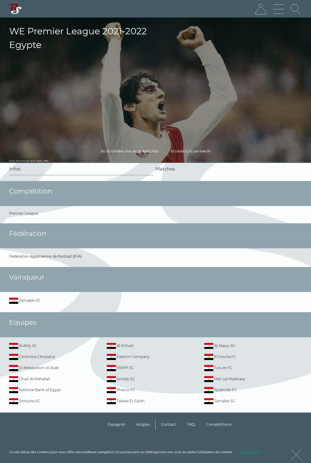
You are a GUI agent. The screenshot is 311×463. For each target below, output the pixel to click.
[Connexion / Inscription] (260, 9)
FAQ (191, 424)
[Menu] (278, 9)
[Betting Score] (15, 9)
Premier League (23, 213)
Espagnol (116, 424)
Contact (168, 424)
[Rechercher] (296, 9)
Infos (14, 169)
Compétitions (219, 424)
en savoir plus (250, 451)
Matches (165, 169)
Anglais (143, 424)
